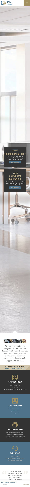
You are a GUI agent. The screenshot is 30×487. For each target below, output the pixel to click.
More (15, 394)
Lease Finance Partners (7, 3)
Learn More (15, 192)
